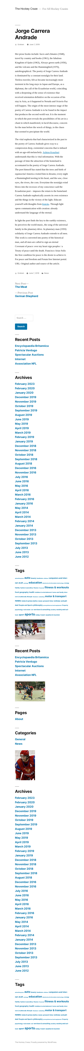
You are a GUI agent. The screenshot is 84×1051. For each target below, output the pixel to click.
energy (66, 583)
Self (32, 609)
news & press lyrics (29, 601)
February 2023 (25, 383)
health (31, 592)
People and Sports (26, 605)
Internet (20, 359)
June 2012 (22, 556)
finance (36, 588)
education (35, 582)
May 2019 (21, 423)
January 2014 (24, 525)
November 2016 (25, 472)
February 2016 (24, 499)
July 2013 (21, 547)
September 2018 (26, 459)
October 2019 (24, 406)
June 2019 (22, 419)
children (45, 578)
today (37, 615)
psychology (19, 609)
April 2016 (22, 490)
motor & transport (55, 596)
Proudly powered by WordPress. (44, 1042)
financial (41, 588)
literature (35, 596)
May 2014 (21, 507)
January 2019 (24, 441)
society (53, 609)
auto (27, 577)
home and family (58, 592)
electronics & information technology (53, 583)
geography (24, 592)
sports (30, 614)
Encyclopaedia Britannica (32, 345)
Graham (21, 44)
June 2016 (22, 481)
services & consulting (42, 609)
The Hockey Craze (26, 8)
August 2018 (23, 463)
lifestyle (29, 596)
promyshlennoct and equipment (52, 605)
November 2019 (25, 401)
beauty (33, 578)
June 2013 (22, 552)
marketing (41, 596)
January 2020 (24, 392)
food (17, 592)
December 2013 (25, 530)
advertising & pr (19, 578)
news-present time (45, 601)
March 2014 (23, 516)
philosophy (38, 605)
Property (65, 605)
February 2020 (25, 388)
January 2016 (24, 503)
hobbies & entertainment (43, 592)
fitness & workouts (57, 587)
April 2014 (22, 512)
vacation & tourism (52, 615)
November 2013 (25, 534)
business (40, 578)
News (46, 273)
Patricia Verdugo (26, 350)
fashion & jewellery (26, 588)
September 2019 (26, 410)
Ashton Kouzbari (51, 152)
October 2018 (24, 454)
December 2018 (25, 446)
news (18, 600)
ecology (26, 583)
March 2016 (23, 494)
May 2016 (21, 485)
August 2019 (23, 415)
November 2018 (25, 450)
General (20, 739)
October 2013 (24, 539)
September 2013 (26, 543)
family (17, 588)
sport (21, 614)
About (19, 719)
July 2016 (21, 477)
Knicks (45, 204)
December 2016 (25, 468)
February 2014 (24, 521)
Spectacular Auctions (29, 354)
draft (20, 583)
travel (42, 615)
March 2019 (23, 432)
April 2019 (22, 428)
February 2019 (24, 437)
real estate (27, 609)
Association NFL (26, 363)
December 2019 (25, 397)
